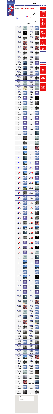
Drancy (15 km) (43, 26)
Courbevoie (43, 7)
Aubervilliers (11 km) (43, 14)
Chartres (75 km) (43, 23)
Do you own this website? (23, 399)
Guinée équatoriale (43, 78)
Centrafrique (42, 71)
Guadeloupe (43, 76)
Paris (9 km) (43, 36)
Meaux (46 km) (43, 31)
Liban (42, 80)
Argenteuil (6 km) (43, 12)
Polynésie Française (43, 88)
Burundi (43, 68)
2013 (28, 8)
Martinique (43, 84)
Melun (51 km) (42, 32)
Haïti (42, 79)
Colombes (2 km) (43, 24)
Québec (43, 89)
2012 (27, 8)
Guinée (43, 77)
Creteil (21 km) (43, 25)
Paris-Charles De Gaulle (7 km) (43, 37)
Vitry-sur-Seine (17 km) (42, 49)
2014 (30, 8)
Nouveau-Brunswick (43, 86)
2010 (23, 8)
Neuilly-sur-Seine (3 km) (43, 35)
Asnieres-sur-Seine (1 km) (42, 13)
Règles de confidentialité (27, 413)
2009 (21, 8)
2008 (20, 8)
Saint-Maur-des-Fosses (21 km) (42, 43)
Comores (43, 72)
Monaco (43, 85)
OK (31, 399)
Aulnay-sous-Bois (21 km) (43, 15)
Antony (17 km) (43, 11)
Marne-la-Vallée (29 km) (42, 30)
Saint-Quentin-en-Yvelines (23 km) (43, 44)
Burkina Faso (42, 67)
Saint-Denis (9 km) (43, 40)
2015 (32, 8)
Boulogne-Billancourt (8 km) (42, 19)
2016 (33, 8)
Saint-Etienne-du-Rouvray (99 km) (43, 41)
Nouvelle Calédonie (43, 87)
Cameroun (43, 70)
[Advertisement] (30, 1)
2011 (25, 8)
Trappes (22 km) (43, 47)
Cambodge (43, 69)
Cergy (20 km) (42, 20)
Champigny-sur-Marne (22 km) (42, 21)
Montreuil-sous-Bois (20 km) (43, 33)
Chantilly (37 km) (43, 22)
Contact (24, 413)
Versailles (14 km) (43, 48)
